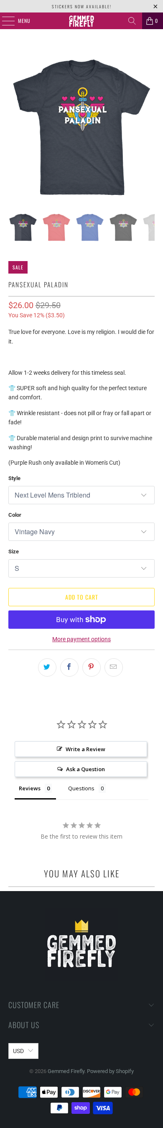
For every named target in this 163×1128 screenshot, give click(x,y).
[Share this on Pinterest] (91, 667)
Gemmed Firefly (66, 1071)
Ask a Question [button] (85, 769)
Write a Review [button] (85, 749)
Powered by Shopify (110, 1071)
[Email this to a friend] (113, 667)
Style (14, 478)
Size (13, 551)
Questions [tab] (81, 788)
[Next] (148, 127)
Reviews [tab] (30, 788)
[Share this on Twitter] (47, 667)
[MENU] (4, 20)
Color (14, 515)
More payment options (81, 639)
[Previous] (14, 127)
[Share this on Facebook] (69, 667)
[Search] (132, 20)
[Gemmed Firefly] (81, 20)
